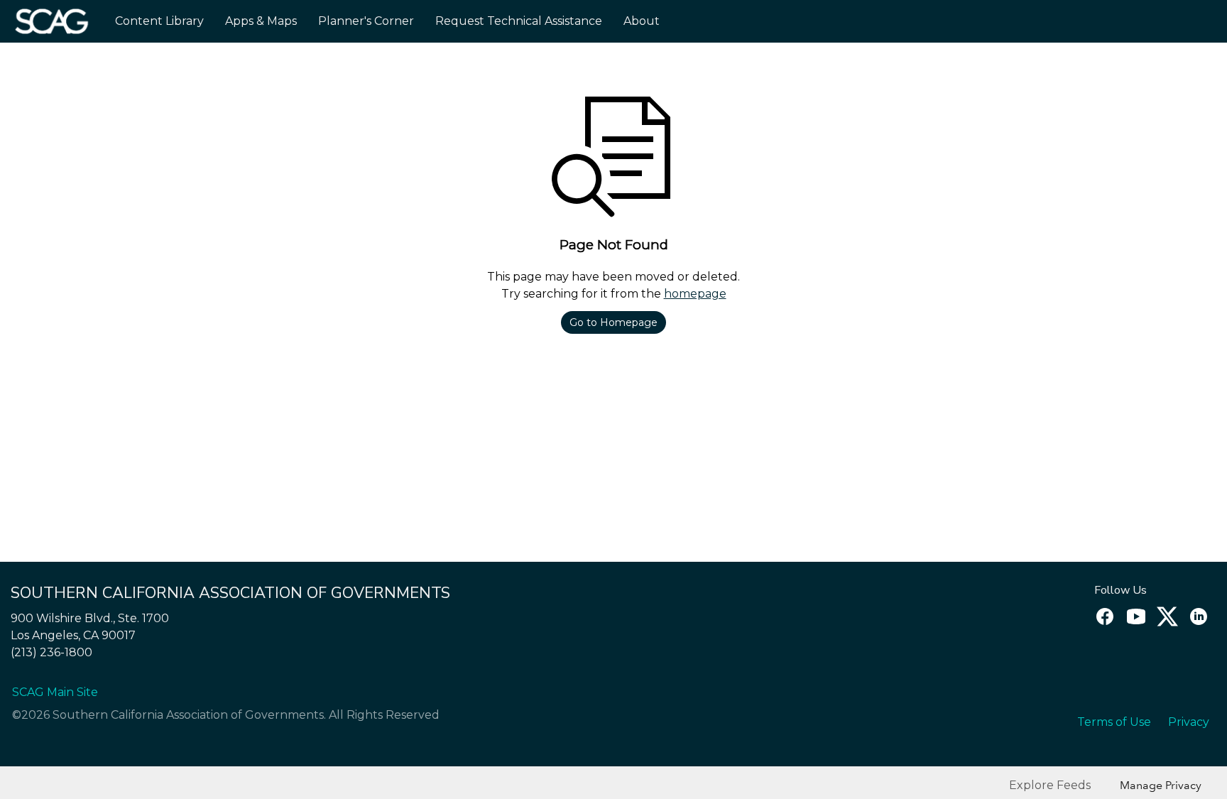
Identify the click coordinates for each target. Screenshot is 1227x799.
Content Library (159, 21)
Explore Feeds (1050, 785)
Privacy (1188, 722)
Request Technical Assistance (518, 21)
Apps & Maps (261, 21)
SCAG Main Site (55, 692)
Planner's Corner (366, 21)
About (641, 21)
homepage (695, 293)
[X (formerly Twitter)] (1165, 623)
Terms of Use (1114, 722)
